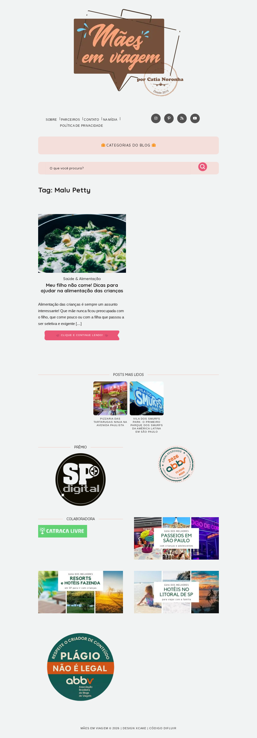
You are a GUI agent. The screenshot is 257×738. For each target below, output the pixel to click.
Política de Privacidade (81, 125)
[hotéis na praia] (176, 592)
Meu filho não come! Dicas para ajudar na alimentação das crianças (82, 288)
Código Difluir (162, 728)
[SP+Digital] (80, 479)
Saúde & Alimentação (82, 278)
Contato (91, 119)
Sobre (51, 119)
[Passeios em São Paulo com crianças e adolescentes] (176, 538)
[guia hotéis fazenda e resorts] (80, 592)
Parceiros (70, 119)
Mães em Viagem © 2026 (100, 728)
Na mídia (110, 119)
